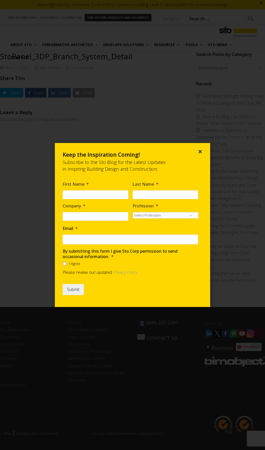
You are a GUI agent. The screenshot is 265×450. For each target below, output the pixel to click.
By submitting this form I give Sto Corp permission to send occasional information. (120, 254)
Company (74, 206)
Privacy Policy (125, 272)
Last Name (145, 184)
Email (70, 228)
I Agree (74, 263)
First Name (76, 184)
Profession (145, 206)
